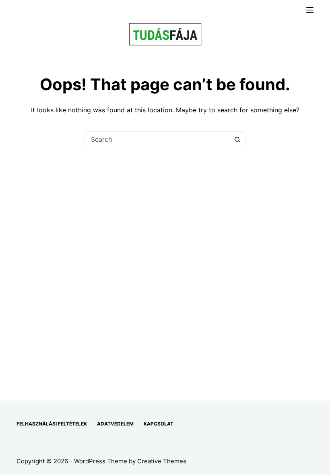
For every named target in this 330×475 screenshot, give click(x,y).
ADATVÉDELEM (115, 424)
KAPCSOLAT (158, 424)
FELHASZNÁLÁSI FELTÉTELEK (51, 424)
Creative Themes (161, 461)
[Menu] (310, 10)
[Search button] (237, 139)
